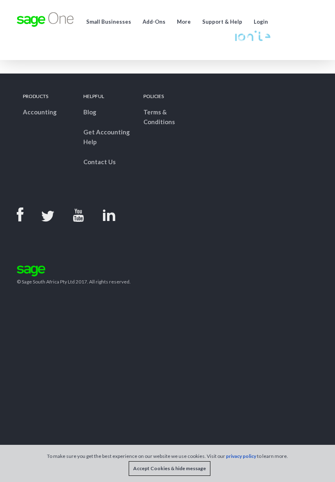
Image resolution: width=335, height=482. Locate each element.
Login (261, 21)
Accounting (40, 112)
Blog (89, 112)
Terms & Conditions (159, 116)
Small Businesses (108, 21)
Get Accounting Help (106, 136)
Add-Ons (154, 21)
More (184, 21)
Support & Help (222, 21)
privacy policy (241, 456)
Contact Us (99, 161)
